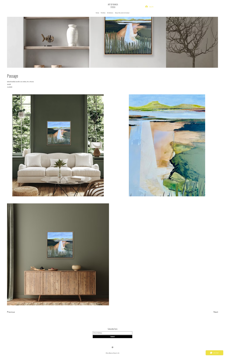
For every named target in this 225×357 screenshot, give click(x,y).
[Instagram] (112, 347)
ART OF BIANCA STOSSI (113, 6)
